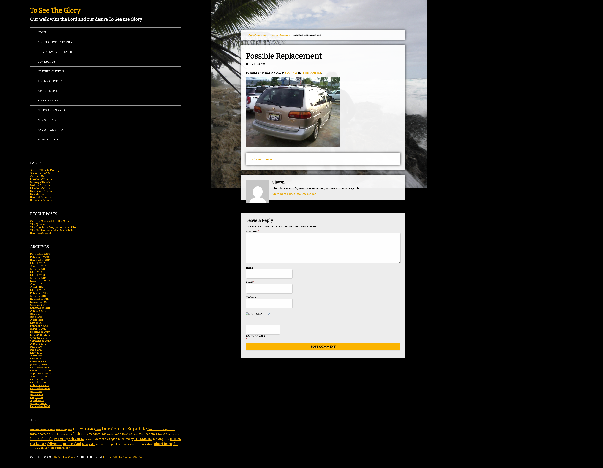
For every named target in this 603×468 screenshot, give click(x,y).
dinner (98, 430)
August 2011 (38, 310)
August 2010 (38, 343)
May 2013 (36, 272)
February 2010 (39, 361)
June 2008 (36, 394)
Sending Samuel (40, 233)
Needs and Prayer (51, 110)
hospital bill (175, 434)
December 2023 (40, 254)
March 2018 (37, 263)
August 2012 (38, 284)
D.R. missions (84, 429)
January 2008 (38, 403)
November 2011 (40, 301)
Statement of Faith (57, 51)
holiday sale (161, 434)
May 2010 (36, 352)
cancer (43, 430)
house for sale (41, 439)
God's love (121, 433)
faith (76, 434)
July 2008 (36, 391)
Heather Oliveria (51, 71)
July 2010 (36, 346)
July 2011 (35, 313)
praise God (72, 444)
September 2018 (40, 260)
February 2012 (39, 292)
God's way (132, 434)
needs (166, 439)
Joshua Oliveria (50, 90)
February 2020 (39, 257)
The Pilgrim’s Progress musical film (53, 227)
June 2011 (36, 316)
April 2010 (37, 355)
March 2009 (38, 382)
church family (61, 430)
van (41, 447)
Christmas (50, 430)
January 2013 (38, 278)
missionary (126, 439)
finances (84, 434)
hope (168, 434)
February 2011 (39, 325)
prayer (88, 443)
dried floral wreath (64, 434)
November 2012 (40, 281)
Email (250, 282)
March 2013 (37, 275)
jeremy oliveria (69, 438)
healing (150, 433)
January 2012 (38, 295)
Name (250, 267)
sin (175, 444)
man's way (89, 439)
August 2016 (38, 266)
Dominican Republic (124, 428)
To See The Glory (55, 10)
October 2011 (38, 304)
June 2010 (36, 349)
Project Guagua (280, 34)
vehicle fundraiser (57, 447)
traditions (34, 448)
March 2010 (37, 358)
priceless (99, 444)
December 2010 (40, 331)
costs (70, 430)
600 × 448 (291, 72)
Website (251, 297)
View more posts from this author (294, 193)
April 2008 (37, 400)
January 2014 (38, 269)
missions (143, 438)
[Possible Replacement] (293, 146)
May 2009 (36, 379)
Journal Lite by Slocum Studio (122, 457)
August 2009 (38, 376)
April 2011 (36, 319)
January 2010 (38, 364)
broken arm (35, 430)
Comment (252, 231)
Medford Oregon (105, 439)
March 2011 (37, 322)
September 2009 (40, 373)
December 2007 (40, 406)
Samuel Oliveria (50, 129)
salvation (147, 444)
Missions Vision (49, 100)
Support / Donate (51, 139)
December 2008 (40, 388)
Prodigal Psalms (115, 444)
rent (138, 444)
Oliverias (54, 444)
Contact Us (46, 61)
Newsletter (47, 120)
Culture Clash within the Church (51, 221)
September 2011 (40, 307)
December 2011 (39, 298)
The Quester (38, 224)
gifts (111, 434)
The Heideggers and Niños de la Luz (53, 230)
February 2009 (39, 385)
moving (158, 439)
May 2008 (36, 397)
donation (52, 434)
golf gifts (141, 434)
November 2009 (40, 370)
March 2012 (37, 289)
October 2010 (38, 337)
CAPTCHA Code (255, 336)
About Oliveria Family (55, 42)
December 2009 (40, 367)
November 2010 (40, 334)
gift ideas (105, 434)
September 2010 (40, 340)
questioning (131, 444)
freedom (94, 433)
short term (163, 444)
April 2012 (36, 287)
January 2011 (38, 328)
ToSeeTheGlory (258, 34)
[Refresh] (269, 314)
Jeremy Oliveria (50, 81)
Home (42, 32)
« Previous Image (262, 159)
